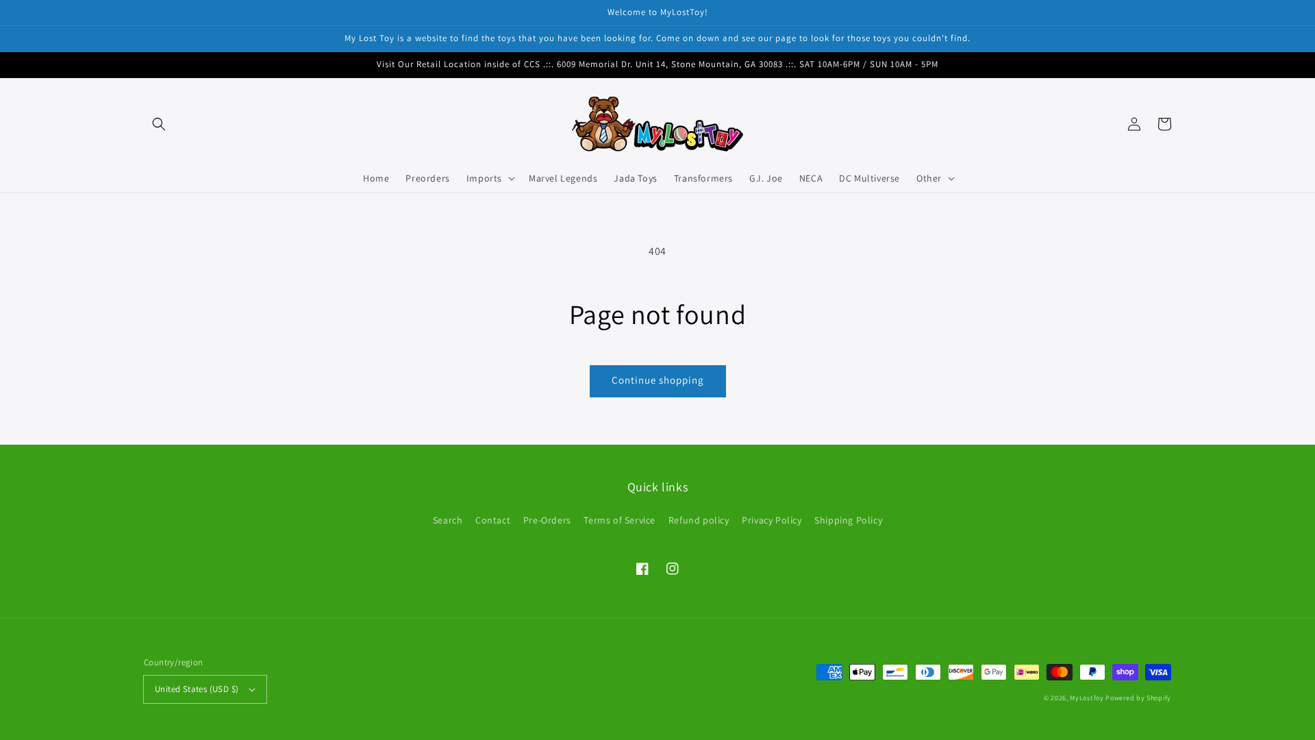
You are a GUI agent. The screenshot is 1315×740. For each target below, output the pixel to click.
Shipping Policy (848, 520)
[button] (159, 124)
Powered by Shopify (1138, 697)
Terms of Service (619, 520)
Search (448, 520)
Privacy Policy (771, 520)
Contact (492, 520)
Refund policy (698, 520)
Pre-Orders (547, 520)
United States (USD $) (196, 689)
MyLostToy (1086, 697)
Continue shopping (658, 379)
